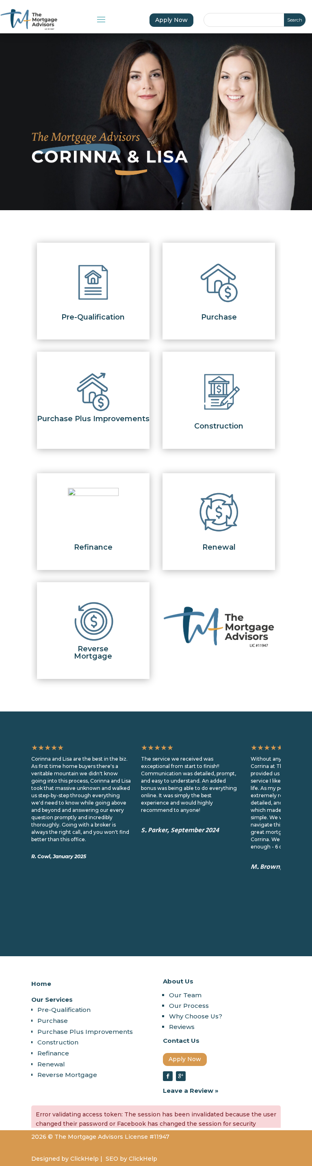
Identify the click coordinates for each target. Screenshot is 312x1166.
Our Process (189, 1005)
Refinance (53, 1053)
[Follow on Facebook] (168, 1076)
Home (41, 984)
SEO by (116, 1158)
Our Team (185, 995)
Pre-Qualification (64, 1010)
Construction (57, 1042)
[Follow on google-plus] (181, 1076)
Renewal (51, 1064)
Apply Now (171, 20)
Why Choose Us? (195, 1016)
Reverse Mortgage (67, 1075)
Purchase (52, 1021)
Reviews (182, 1027)
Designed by (50, 1158)
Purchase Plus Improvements (85, 1031)
